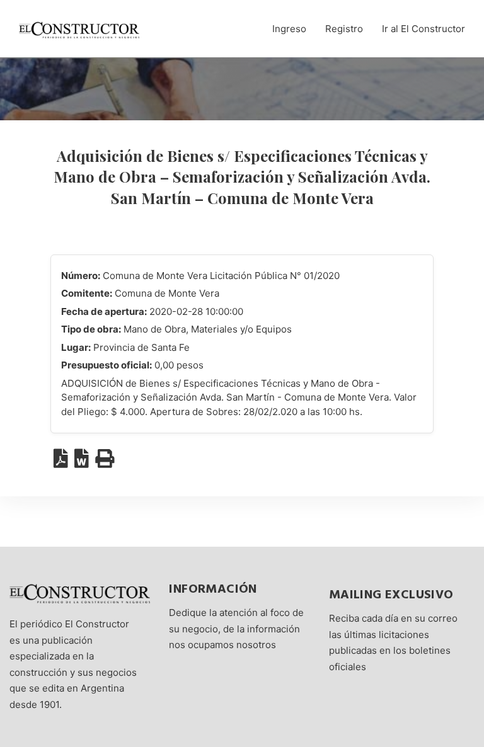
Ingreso (289, 29)
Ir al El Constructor (423, 29)
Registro (344, 29)
